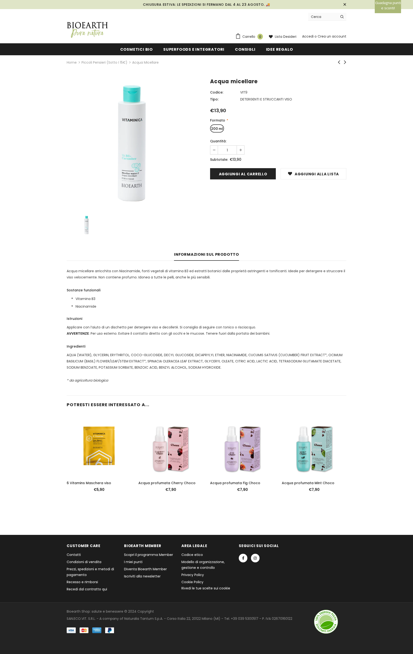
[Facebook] (243, 558)
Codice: (216, 92)
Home (72, 62)
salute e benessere (107, 611)
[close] (344, 4)
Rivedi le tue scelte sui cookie (205, 588)
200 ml (217, 128)
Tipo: (214, 99)
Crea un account (332, 36)
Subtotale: (219, 159)
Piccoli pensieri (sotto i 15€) (104, 62)
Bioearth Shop (78, 611)
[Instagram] (255, 558)
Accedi (308, 36)
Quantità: (218, 141)
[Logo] (87, 30)
